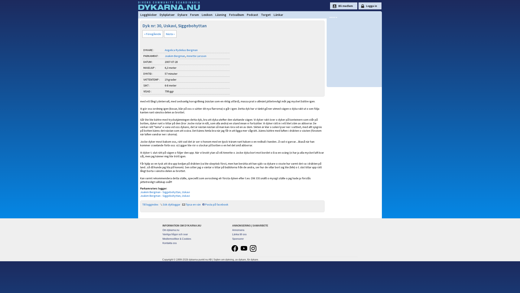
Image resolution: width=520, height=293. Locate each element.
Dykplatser (167, 15)
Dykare (182, 15)
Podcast (252, 15)
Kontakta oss (169, 243)
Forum (194, 15)
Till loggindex (150, 204)
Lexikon (207, 15)
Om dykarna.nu (170, 230)
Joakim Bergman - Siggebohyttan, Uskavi (165, 192)
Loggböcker (148, 15)
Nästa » (170, 34)
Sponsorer (238, 238)
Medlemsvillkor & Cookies (176, 238)
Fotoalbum (236, 15)
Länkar (278, 15)
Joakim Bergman (175, 56)
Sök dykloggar (171, 204)
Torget (266, 15)
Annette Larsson (196, 56)
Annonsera (238, 230)
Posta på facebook (216, 204)
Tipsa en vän (193, 204)
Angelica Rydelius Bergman (181, 50)
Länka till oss (239, 234)
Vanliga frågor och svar (175, 234)
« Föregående (152, 34)
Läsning (220, 15)
